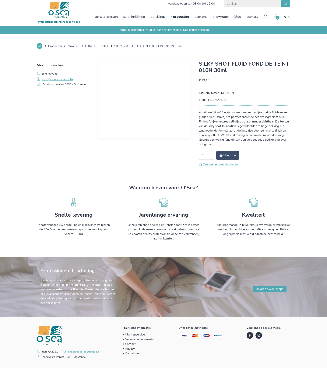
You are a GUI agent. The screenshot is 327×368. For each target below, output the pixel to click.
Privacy (130, 349)
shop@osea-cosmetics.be (57, 79)
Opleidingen (159, 17)
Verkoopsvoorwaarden (140, 339)
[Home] (39, 46)
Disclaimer (132, 353)
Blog (237, 17)
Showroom (221, 17)
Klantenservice (135, 334)
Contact (252, 17)
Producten (181, 17)
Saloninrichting (134, 17)
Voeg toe (229, 155)
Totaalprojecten (106, 17)
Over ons (201, 17)
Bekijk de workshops (269, 289)
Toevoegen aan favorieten (220, 164)
